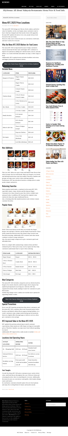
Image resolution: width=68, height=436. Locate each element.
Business (48, 176)
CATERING (48, 179)
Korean (48, 208)
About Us (27, 403)
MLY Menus (28, 409)
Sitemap (27, 415)
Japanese (48, 205)
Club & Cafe (49, 185)
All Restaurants (50, 174)
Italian (47, 202)
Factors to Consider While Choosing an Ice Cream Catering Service (55, 125)
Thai (47, 213)
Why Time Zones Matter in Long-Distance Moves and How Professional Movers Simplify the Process (55, 44)
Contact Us (28, 406)
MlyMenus (5, 2)
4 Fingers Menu (50, 171)
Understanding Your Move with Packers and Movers (54, 162)
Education (48, 188)
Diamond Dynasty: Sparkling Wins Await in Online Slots (55, 85)
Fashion (48, 191)
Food (47, 196)
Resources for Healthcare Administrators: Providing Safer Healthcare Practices (55, 64)
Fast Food (11, 389)
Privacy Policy (28, 412)
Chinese (48, 182)
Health (47, 199)
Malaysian (48, 211)
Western (48, 216)
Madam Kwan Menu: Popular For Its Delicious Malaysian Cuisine (55, 144)
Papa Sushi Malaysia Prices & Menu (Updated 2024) (54, 107)
